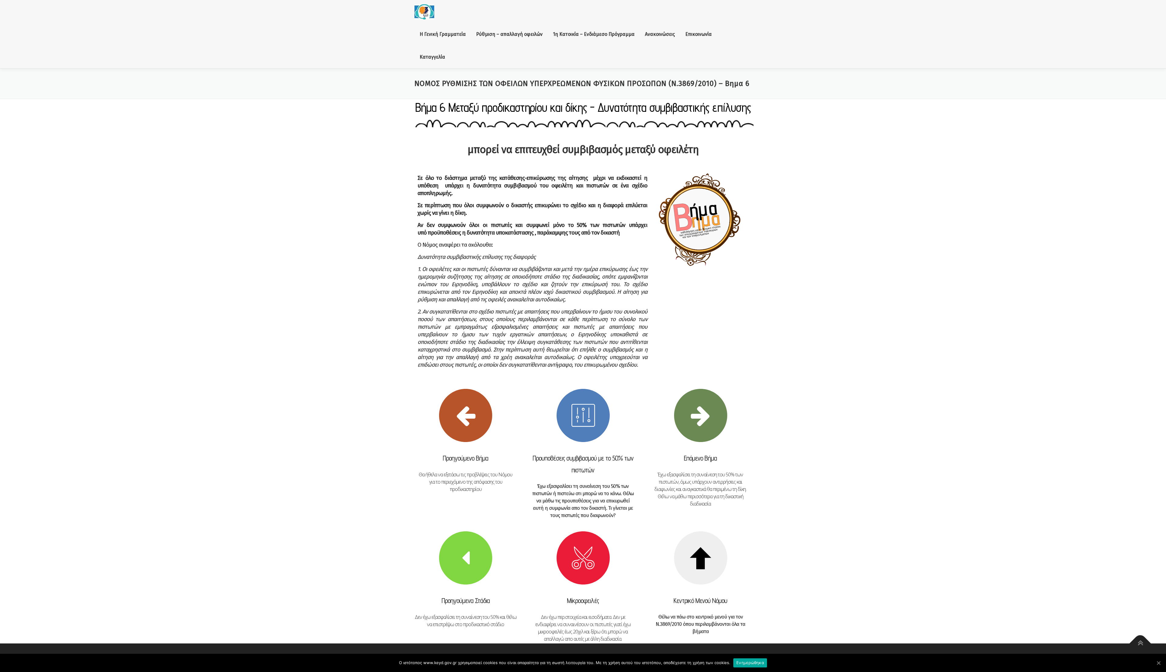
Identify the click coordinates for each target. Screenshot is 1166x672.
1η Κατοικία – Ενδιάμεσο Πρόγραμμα (594, 34)
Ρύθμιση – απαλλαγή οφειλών (509, 34)
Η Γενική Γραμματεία (443, 34)
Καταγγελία (432, 57)
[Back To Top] (1140, 643)
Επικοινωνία (698, 34)
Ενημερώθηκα (750, 662)
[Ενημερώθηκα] (1158, 663)
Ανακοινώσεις (660, 34)
